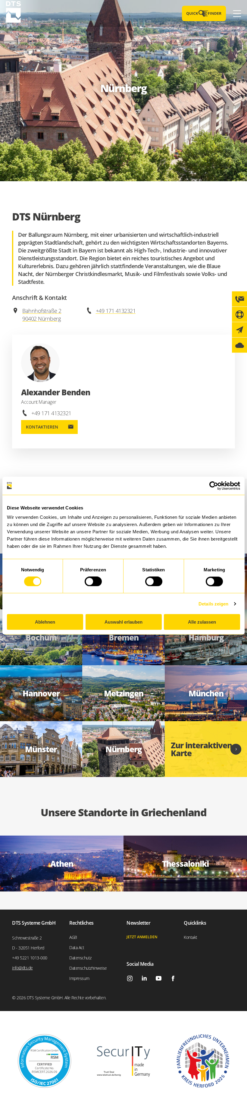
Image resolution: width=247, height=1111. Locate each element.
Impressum (79, 978)
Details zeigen (213, 603)
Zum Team (123, 637)
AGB (73, 937)
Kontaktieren (42, 427)
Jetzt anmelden (142, 936)
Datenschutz (80, 958)
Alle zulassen (202, 622)
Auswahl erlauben (123, 622)
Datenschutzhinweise (88, 968)
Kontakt (190, 937)
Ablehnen (45, 622)
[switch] (93, 581)
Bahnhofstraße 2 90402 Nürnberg (41, 314)
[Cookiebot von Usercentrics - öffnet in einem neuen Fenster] (213, 485)
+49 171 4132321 (116, 310)
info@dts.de (22, 968)
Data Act (76, 947)
